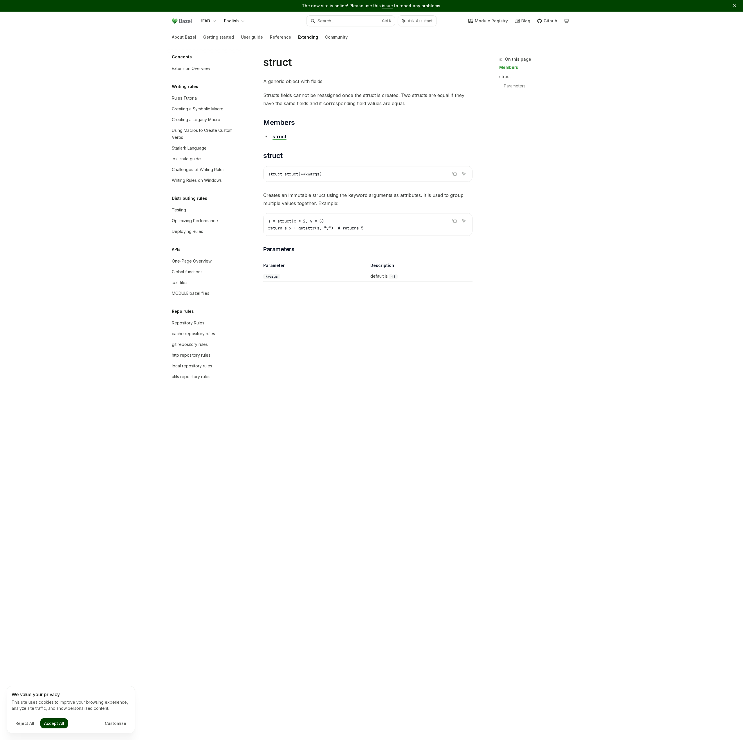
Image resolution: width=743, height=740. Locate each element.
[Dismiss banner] (734, 6)
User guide (252, 37)
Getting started (218, 37)
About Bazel (184, 37)
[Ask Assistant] (464, 173)
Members (508, 67)
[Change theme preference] (566, 21)
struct (505, 76)
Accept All (54, 723)
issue (387, 5)
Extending (308, 37)
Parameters (515, 85)
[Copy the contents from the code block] (454, 173)
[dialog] (71, 709)
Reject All (24, 723)
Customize (115, 723)
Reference (280, 37)
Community (336, 37)
